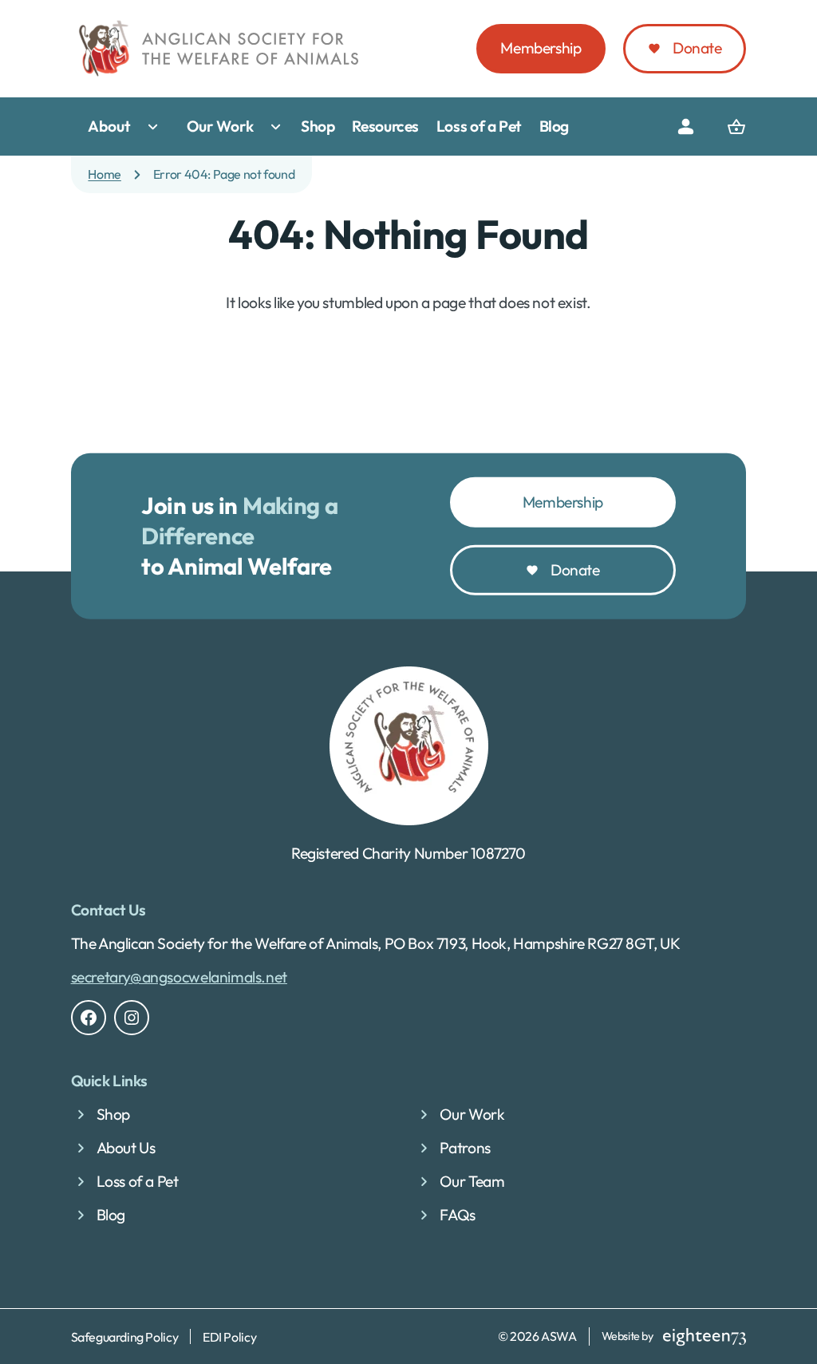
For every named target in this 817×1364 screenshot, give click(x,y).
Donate (697, 47)
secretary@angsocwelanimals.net (179, 976)
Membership (540, 47)
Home (104, 174)
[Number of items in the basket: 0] (736, 126)
